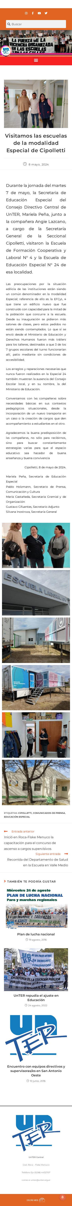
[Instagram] (26, 13)
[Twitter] (46, 13)
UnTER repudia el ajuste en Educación (36, 998)
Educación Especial (17, 816)
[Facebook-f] (33, 13)
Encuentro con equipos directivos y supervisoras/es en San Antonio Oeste (36, 1071)
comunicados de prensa (49, 813)
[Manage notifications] (62, 1197)
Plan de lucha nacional (36, 934)
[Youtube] (39, 13)
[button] (36, 60)
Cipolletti (25, 813)
